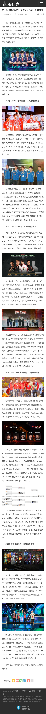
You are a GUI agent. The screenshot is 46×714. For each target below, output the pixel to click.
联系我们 (31, 691)
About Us (6, 691)
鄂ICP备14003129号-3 (10, 699)
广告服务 (23, 691)
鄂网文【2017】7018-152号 (27, 699)
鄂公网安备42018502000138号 (30, 702)
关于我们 (15, 691)
